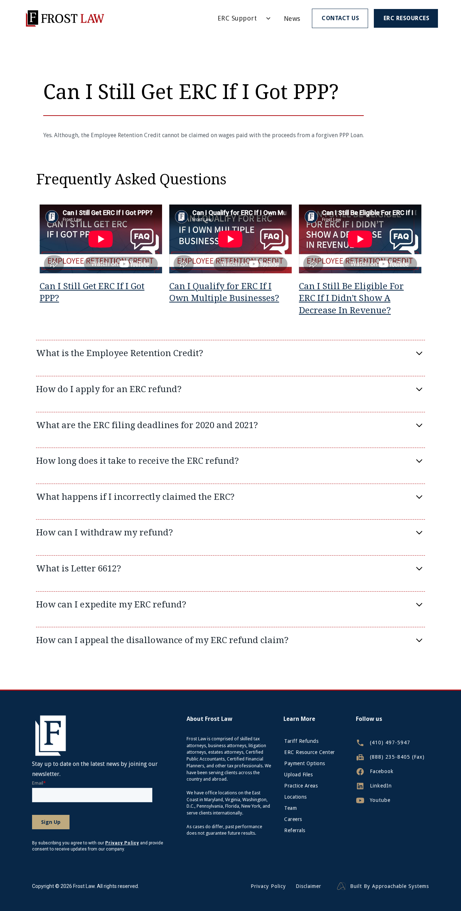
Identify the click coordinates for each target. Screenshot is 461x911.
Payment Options (304, 763)
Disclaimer (308, 886)
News (292, 18)
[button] (241, 18)
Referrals (294, 830)
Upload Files (298, 774)
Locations (295, 797)
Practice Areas (301, 786)
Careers (293, 819)
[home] (64, 18)
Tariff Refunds (301, 741)
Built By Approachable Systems (389, 886)
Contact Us (340, 18)
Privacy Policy (268, 886)
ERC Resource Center (309, 752)
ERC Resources (407, 18)
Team (290, 808)
